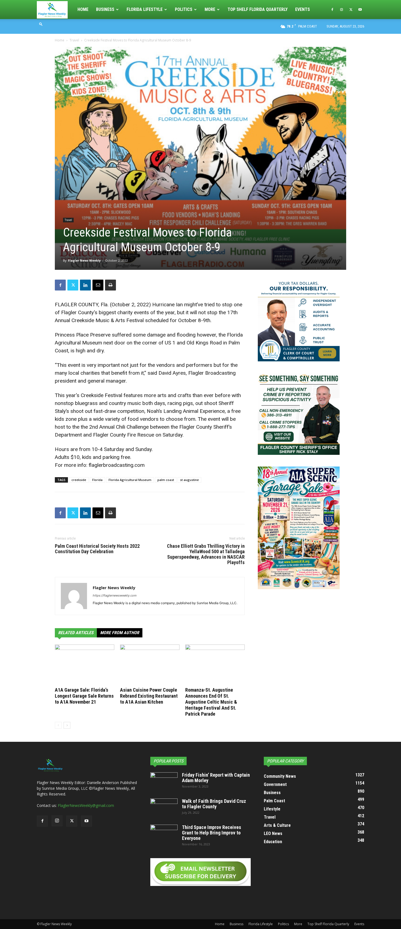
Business (105, 9)
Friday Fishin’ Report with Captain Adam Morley (216, 777)
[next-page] (67, 725)
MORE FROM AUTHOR (119, 632)
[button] (41, 24)
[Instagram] (341, 9)
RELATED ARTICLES (76, 632)
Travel (74, 40)
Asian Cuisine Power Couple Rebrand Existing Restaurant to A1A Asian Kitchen (149, 696)
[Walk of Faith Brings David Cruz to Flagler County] (164, 808)
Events (302, 9)
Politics (183, 9)
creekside (78, 480)
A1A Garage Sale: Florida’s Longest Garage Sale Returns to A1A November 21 (84, 696)
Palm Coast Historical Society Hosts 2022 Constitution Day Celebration (97, 548)
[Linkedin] (85, 285)
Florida (97, 480)
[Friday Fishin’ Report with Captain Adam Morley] (164, 781)
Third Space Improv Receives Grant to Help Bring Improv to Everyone (211, 832)
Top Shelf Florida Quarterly (258, 9)
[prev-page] (58, 725)
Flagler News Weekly (84, 260)
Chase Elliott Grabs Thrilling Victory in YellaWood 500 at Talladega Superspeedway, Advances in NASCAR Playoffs (206, 554)
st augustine (189, 480)
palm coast (165, 480)
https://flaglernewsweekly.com (115, 595)
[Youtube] (360, 9)
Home (82, 9)
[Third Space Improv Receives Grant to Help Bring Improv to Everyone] (164, 834)
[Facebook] (332, 9)
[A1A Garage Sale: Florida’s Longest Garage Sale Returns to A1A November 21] (84, 664)
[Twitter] (351, 9)
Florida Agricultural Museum (130, 480)
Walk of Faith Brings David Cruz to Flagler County (214, 803)
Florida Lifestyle (145, 9)
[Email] (97, 285)
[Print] (110, 285)
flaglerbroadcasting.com (117, 465)
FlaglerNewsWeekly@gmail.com (86, 805)
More (210, 9)
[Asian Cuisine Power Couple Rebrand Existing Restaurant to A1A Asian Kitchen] (149, 664)
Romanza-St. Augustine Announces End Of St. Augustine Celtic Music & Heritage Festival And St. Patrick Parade (211, 702)
